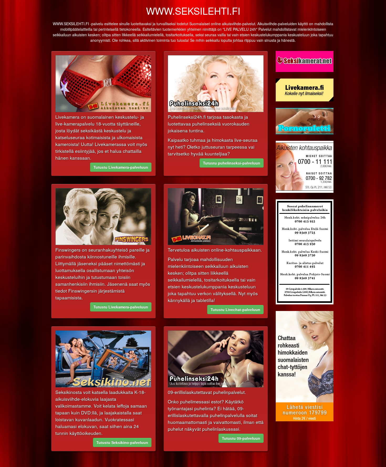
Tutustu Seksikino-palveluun (122, 442)
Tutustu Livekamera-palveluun (120, 167)
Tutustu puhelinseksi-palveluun (231, 162)
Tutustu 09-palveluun (241, 438)
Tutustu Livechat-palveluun (235, 309)
